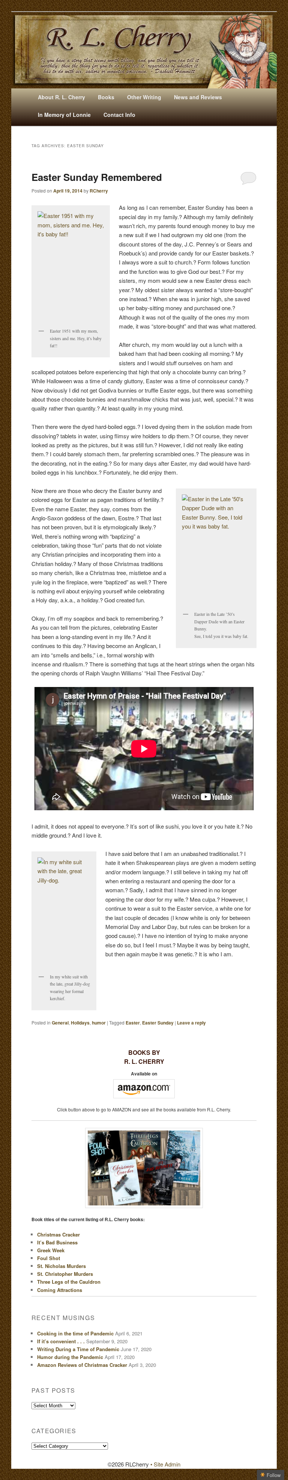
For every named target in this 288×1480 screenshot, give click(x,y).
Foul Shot (48, 1258)
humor (99, 1022)
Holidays (80, 1022)
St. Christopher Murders (65, 1273)
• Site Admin (165, 1464)
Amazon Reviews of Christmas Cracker (82, 1364)
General (60, 1022)
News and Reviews (198, 97)
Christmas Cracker (58, 1234)
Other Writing (144, 97)
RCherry (99, 190)
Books (106, 97)
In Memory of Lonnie (64, 114)
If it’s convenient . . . (61, 1341)
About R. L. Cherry (61, 97)
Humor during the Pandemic (70, 1357)
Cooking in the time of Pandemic (75, 1333)
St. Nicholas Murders (61, 1265)
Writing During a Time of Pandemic (78, 1349)
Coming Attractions (59, 1289)
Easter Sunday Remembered (97, 177)
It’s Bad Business (57, 1242)
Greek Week (50, 1250)
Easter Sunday (158, 1022)
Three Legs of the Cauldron (68, 1281)
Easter (133, 1022)
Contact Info (119, 114)
